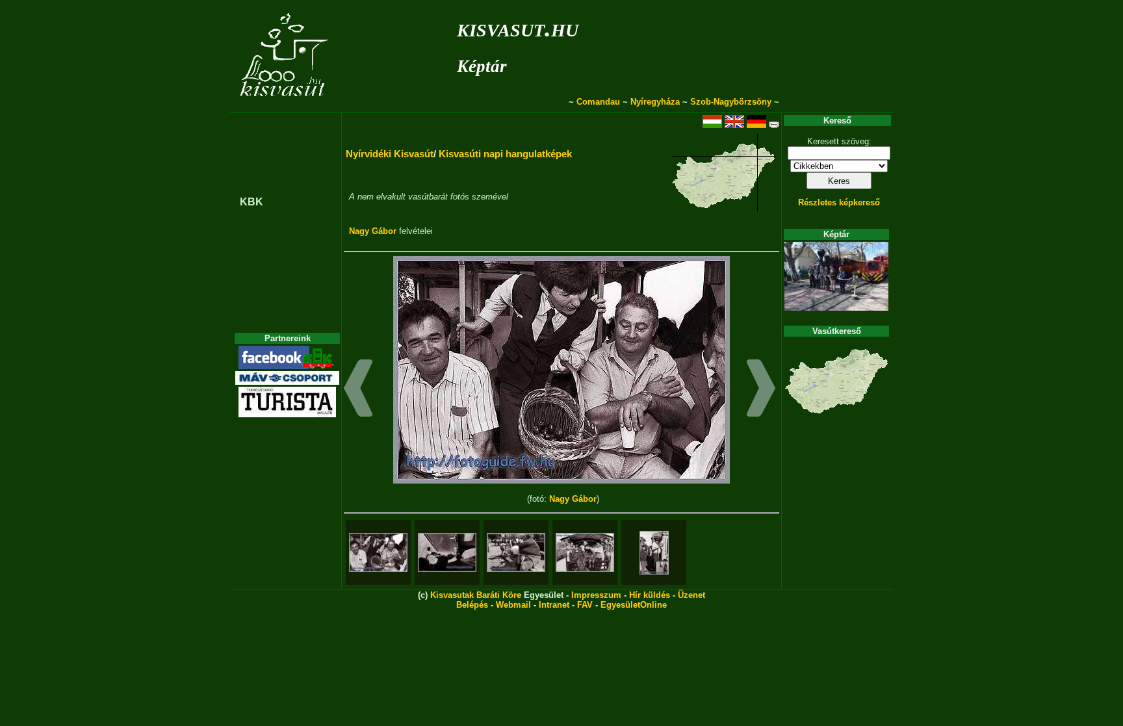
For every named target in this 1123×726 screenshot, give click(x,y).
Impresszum (596, 595)
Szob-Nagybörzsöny (730, 102)
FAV (585, 605)
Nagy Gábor (372, 231)
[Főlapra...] (285, 105)
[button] (358, 389)
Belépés (472, 605)
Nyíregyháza (655, 102)
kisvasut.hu (517, 27)
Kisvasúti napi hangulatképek (505, 153)
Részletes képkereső (839, 202)
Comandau (598, 102)
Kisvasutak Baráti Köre (475, 595)
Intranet (554, 605)
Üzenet (691, 595)
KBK (251, 201)
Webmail (513, 605)
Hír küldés (649, 595)
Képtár (482, 66)
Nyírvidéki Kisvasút (389, 153)
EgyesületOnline (633, 605)
